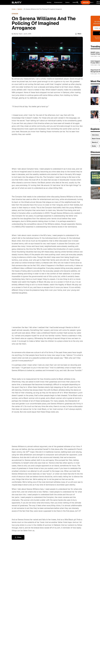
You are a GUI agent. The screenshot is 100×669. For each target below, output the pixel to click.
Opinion (19, 9)
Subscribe (86, 2)
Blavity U (95, 142)
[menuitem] (75, 2)
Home (13, 9)
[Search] (77, 2)
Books (94, 146)
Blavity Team (18, 34)
